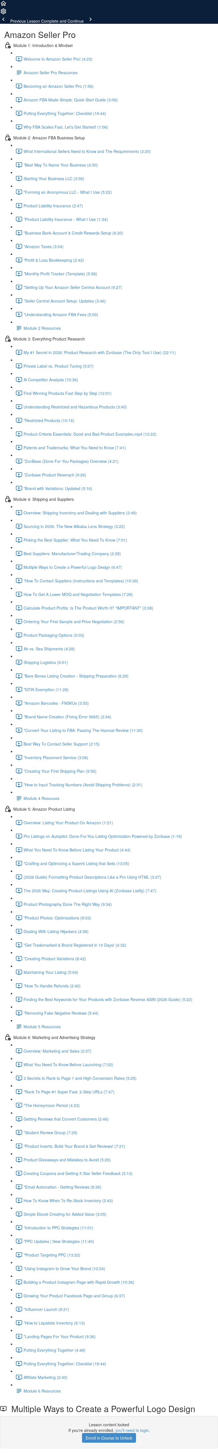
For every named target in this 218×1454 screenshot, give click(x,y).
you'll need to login (132, 1430)
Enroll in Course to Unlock (109, 1438)
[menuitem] (3, 13)
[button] (3, 5)
